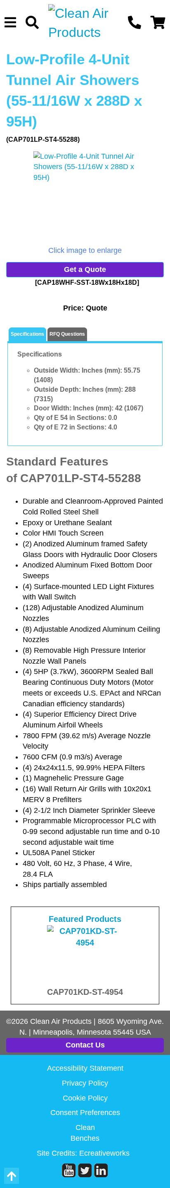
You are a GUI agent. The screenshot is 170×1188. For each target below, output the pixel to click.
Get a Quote (85, 269)
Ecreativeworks (104, 1153)
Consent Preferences (85, 1112)
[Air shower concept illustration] (85, 198)
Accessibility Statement (85, 1068)
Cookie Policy (85, 1098)
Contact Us (85, 1045)
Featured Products (85, 919)
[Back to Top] (11, 1176)
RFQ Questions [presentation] (67, 334)
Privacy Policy (85, 1083)
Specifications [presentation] (27, 334)
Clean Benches (85, 1132)
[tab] (27, 334)
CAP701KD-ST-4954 (85, 991)
